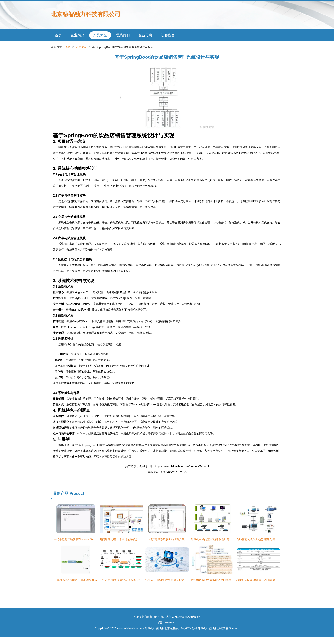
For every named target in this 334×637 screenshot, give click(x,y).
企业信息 (145, 35)
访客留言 (168, 35)
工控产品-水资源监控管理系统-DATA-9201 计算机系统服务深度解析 (140, 579)
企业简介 (77, 35)
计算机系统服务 (154, 628)
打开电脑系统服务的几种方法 (167, 539)
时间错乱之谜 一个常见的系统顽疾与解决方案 (127, 539)
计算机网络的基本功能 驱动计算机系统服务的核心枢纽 (223, 539)
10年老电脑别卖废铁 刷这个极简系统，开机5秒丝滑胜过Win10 (183, 579)
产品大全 (100, 35)
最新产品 (60, 493)
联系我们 (123, 35)
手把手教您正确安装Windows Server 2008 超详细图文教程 (89, 539)
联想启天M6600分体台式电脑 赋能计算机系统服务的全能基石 (273, 579)
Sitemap (234, 628)
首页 (58, 35)
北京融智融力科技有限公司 (86, 14)
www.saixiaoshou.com (130, 628)
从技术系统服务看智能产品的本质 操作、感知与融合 (222, 579)
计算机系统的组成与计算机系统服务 (75, 579)
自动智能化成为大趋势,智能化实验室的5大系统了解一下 (270, 539)
